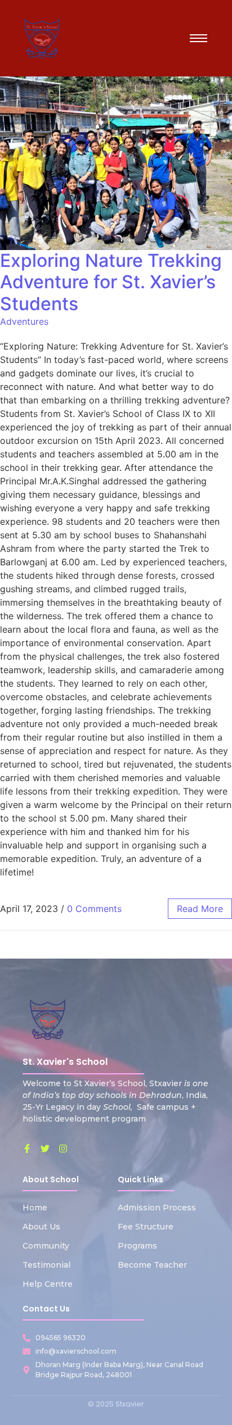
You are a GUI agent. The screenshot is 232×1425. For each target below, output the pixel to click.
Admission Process (157, 1207)
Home (35, 1207)
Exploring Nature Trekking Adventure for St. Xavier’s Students (111, 282)
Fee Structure (145, 1227)
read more (200, 908)
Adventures (24, 321)
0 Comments (94, 908)
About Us (41, 1227)
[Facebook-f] (27, 1148)
